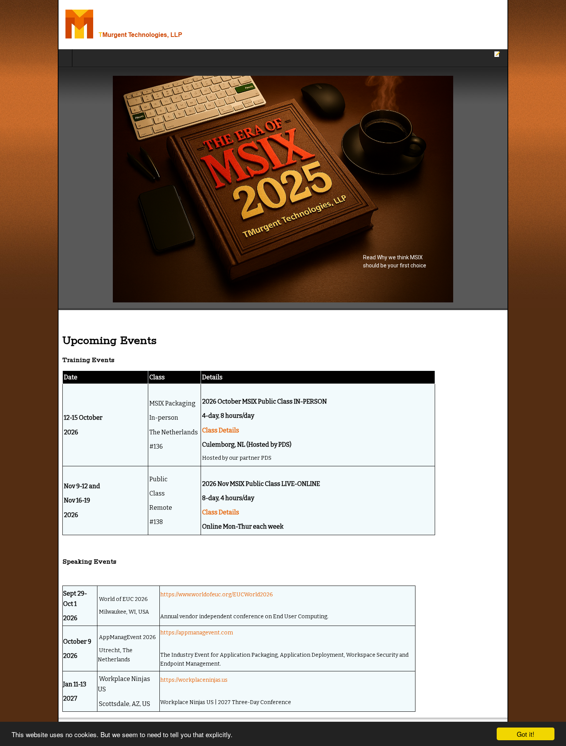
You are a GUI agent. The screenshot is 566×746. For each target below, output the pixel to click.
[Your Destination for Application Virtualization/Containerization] (99, 24)
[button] (283, 189)
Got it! (525, 734)
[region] (283, 189)
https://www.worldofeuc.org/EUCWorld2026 (176, 592)
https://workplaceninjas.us (153, 665)
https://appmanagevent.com (156, 629)
